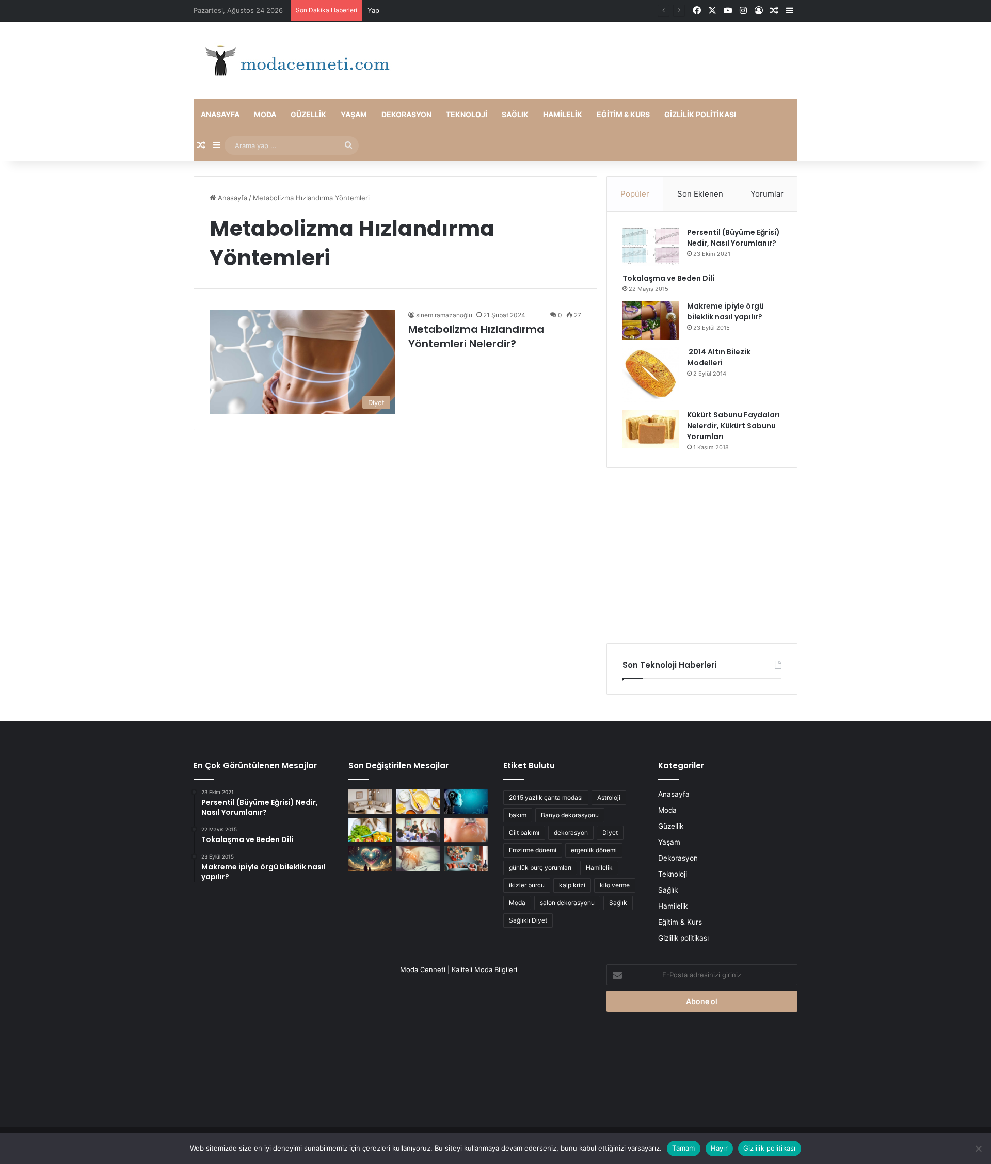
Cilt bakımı (524, 832)
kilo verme (615, 885)
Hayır (719, 1148)
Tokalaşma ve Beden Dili (668, 278)
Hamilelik (562, 114)
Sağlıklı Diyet (528, 920)
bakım (517, 815)
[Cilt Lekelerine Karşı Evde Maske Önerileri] (418, 801)
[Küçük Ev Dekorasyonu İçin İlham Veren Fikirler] (370, 801)
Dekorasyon (406, 114)
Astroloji (608, 797)
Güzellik (308, 114)
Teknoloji (466, 114)
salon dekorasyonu (567, 903)
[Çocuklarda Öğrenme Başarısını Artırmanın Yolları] (418, 830)
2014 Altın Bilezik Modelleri (718, 357)
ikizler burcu (527, 885)
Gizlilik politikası (700, 114)
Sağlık (515, 114)
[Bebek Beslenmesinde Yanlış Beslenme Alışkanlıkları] (466, 830)
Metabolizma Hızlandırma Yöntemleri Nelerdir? (476, 336)
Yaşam (354, 114)
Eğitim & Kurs (623, 114)
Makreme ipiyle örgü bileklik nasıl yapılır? (725, 311)
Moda (265, 114)
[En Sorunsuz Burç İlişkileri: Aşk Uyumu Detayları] (370, 858)
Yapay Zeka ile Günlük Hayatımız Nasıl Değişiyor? (445, 10)
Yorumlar (767, 194)
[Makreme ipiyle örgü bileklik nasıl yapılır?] (650, 320)
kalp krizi (572, 885)
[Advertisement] (701, 555)
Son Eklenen (700, 194)
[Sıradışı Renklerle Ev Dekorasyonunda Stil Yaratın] (466, 858)
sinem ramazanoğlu (444, 315)
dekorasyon (571, 832)
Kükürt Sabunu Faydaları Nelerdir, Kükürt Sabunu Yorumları (733, 426)
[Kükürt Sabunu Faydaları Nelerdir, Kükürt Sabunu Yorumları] (650, 429)
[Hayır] (978, 1148)
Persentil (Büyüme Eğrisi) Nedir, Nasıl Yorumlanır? (733, 237)
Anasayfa (220, 114)
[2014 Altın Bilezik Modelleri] (650, 374)
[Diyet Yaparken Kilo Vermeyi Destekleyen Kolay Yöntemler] (370, 830)
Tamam (683, 1148)
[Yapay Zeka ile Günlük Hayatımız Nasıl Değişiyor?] (466, 801)
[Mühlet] (294, 60)
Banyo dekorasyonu (570, 815)
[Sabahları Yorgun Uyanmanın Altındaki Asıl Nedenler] (418, 858)
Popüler (634, 194)
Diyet (610, 832)
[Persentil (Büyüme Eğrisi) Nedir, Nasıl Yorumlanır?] (650, 246)
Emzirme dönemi (532, 850)
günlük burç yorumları (540, 867)
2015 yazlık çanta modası (546, 797)
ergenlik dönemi (594, 850)
